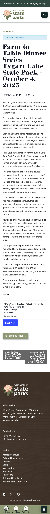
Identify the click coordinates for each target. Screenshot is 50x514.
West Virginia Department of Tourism (20, 410)
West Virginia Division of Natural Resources (23, 414)
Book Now (10, 322)
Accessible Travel (11, 455)
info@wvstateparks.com (14, 439)
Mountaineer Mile (10, 420)
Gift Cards (7, 472)
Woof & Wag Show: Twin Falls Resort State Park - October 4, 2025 (13, 355)
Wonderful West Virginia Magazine (19, 417)
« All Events (8, 32)
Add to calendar (16, 336)
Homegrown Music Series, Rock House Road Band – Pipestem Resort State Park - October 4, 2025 (36, 357)
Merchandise (8, 468)
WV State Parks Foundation (16, 482)
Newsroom (8, 475)
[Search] (44, 15)
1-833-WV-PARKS (11, 436)
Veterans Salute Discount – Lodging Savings (25, 4)
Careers (6, 462)
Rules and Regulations (13, 478)
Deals (5, 465)
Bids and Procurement (13, 458)
